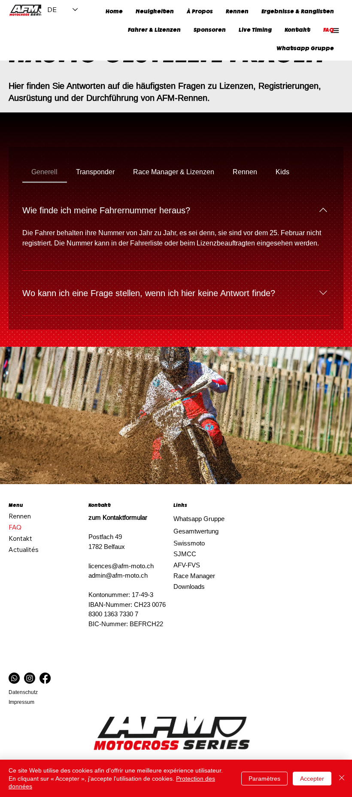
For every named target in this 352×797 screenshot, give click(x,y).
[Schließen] (342, 778)
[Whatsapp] (14, 678)
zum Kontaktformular (117, 517)
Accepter (312, 778)
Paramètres (264, 778)
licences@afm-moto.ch (121, 566)
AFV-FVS (186, 565)
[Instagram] (29, 678)
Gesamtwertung (195, 531)
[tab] (44, 172)
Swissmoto (189, 543)
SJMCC (184, 554)
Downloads (189, 586)
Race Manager (194, 575)
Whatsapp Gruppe (199, 518)
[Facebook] (45, 678)
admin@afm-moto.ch (118, 575)
